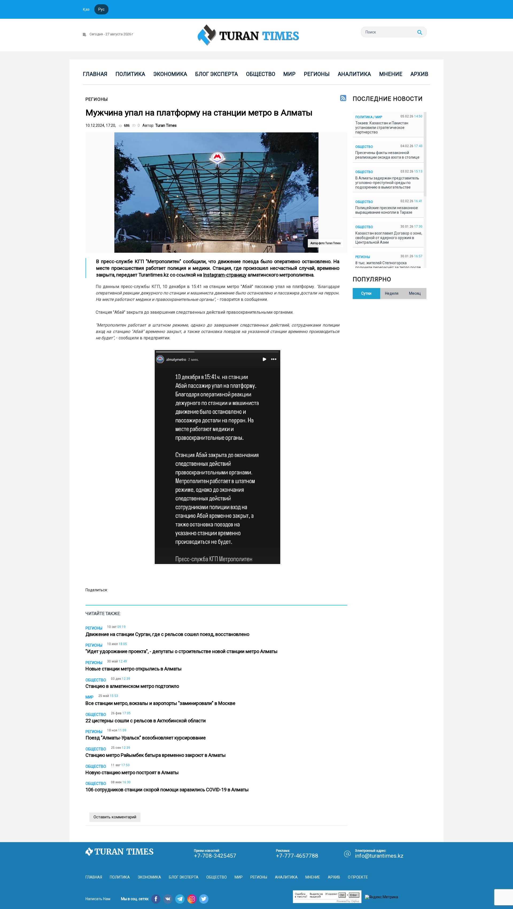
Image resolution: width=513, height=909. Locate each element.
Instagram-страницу (225, 275)
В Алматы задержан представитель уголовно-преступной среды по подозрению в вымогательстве (387, 182)
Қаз (86, 9)
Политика (130, 74)
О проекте (358, 877)
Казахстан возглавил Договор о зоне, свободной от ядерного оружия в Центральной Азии (388, 237)
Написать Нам (98, 899)
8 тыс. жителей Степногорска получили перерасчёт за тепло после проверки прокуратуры (388, 267)
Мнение (390, 74)
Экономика (170, 74)
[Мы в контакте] (168, 899)
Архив (419, 74)
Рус (101, 9)
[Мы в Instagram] (192, 899)
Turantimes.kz (153, 275)
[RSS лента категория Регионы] (343, 98)
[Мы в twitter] (204, 899)
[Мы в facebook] (156, 899)
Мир (289, 74)
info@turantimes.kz (379, 856)
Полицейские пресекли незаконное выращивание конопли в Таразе (386, 210)
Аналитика (354, 74)
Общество (260, 74)
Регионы (317, 74)
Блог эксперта (216, 74)
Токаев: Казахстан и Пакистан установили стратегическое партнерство (381, 127)
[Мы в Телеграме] (180, 899)
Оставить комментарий (115, 817)
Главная (95, 74)
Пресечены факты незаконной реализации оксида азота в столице (388, 155)
